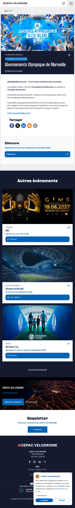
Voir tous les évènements (37, 370)
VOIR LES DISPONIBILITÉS (18, 113)
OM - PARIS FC (15, 297)
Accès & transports (14, 402)
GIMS (7, 231)
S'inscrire (38, 429)
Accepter (44, 500)
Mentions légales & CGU (38, 469)
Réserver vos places (15, 71)
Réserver (13, 239)
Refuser (62, 500)
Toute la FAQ (32, 402)
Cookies (37, 472)
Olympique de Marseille (14, 289)
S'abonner (11, 154)
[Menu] (70, 3)
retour (9, 11)
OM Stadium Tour (12, 347)
